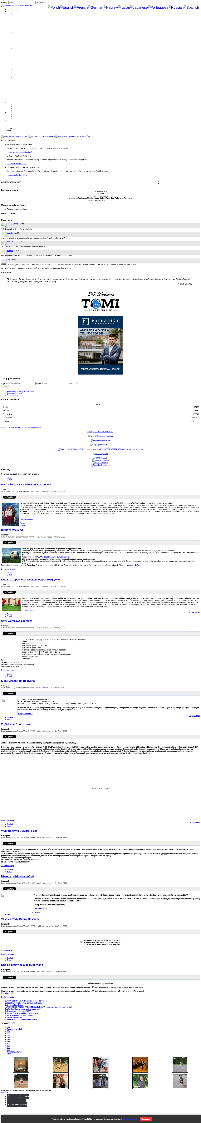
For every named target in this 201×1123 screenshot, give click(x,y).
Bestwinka (23, 18)
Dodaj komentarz (27, 519)
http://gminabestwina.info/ (17, 164)
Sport (15, 32)
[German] (95, 7)
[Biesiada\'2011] (140, 1072)
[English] (67, 7)
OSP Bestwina (24, 61)
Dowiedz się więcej (130, 1119)
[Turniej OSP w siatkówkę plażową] (61, 1072)
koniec (10, 1054)
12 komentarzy (7, 866)
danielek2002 (12, 224)
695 (8, 1033)
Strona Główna (13, 9)
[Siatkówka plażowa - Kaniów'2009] (21, 1088)
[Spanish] (191, 7)
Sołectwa (16, 14)
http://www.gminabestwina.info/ (19, 152)
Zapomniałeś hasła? (15, 393)
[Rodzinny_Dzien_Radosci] (100, 1088)
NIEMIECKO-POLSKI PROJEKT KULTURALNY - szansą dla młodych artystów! (39, 1007)
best (8, 259)
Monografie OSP (19, 59)
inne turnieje (18, 119)
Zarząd (16, 106)
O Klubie (16, 104)
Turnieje (10, 112)
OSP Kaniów (24, 67)
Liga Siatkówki (24, 34)
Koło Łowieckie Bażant (28, 79)
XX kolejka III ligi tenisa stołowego (21, 1015)
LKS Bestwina (24, 88)
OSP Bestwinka (25, 63)
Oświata (16, 26)
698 (8, 1039)
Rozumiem (145, 1119)
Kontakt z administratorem (23, 123)
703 (8, 1050)
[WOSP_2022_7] (100, 1072)
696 (8, 1035)
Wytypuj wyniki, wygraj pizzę (19, 830)
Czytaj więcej (194, 612)
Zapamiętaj (71, 384)
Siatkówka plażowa (32, 46)
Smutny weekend (12, 530)
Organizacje (18, 77)
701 (8, 1046)
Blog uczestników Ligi (33, 44)
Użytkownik (5, 384)
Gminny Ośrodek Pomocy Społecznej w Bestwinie (21, 427)
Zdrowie (16, 30)
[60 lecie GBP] (61, 1088)
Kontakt (16, 110)
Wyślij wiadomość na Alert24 (24, 125)
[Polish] (54, 7)
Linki (15, 96)
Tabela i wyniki (30, 42)
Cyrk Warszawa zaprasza (16, 620)
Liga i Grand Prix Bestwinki (18, 680)
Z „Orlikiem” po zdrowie (16, 724)
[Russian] (176, 7)
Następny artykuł (14, 1052)
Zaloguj (5, 387)
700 (8, 1044)
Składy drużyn (30, 38)
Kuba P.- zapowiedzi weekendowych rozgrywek (30, 579)
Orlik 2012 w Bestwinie (22, 114)
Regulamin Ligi (31, 36)
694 (8, 1031)
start (9, 1027)
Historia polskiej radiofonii (17, 876)
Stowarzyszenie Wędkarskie (30, 90)
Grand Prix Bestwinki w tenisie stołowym (24, 1013)
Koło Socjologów (25, 94)
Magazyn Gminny (20, 24)
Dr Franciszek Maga (27, 71)
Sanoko (10, 233)
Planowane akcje (20, 108)
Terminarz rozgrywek (33, 40)
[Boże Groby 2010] (21, 1072)
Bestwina (22, 16)
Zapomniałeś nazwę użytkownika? (21, 391)
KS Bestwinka (24, 92)
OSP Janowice (25, 65)
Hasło (38, 384)
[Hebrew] (111, 7)
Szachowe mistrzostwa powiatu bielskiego (24, 1003)
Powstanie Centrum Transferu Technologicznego (27, 1001)
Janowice (22, 20)
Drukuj (9, 478)
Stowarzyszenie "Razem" (29, 84)
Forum (9, 100)
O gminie (10, 11)
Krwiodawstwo (13, 102)
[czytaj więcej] (7, 950)
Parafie (16, 49)
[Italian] (124, 7)
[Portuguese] (158, 7)
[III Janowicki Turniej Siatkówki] (180, 1072)
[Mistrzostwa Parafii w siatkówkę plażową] (140, 1088)
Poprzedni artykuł (14, 1029)
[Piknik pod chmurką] (180, 1088)
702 (8, 1048)
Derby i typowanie (14, 1017)
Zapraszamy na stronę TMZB (19, 1011)
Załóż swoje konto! (14, 395)
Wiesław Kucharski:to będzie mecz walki (24, 1009)
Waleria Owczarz (25, 73)
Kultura (16, 28)
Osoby (15, 69)
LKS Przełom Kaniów (27, 81)
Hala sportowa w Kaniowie (23, 116)
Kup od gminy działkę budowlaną (22, 964)
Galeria (10, 98)
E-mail (9, 480)
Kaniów (22, 22)
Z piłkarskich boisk (15, 1005)
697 (8, 1037)
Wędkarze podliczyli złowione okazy (22, 1019)
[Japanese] (139, 7)
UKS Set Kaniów (25, 86)
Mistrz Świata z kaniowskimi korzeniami (26, 484)
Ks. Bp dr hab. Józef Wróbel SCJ (32, 75)
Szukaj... (4, 3)
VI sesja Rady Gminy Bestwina (20, 919)
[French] (81, 7)
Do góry (4, 1092)
